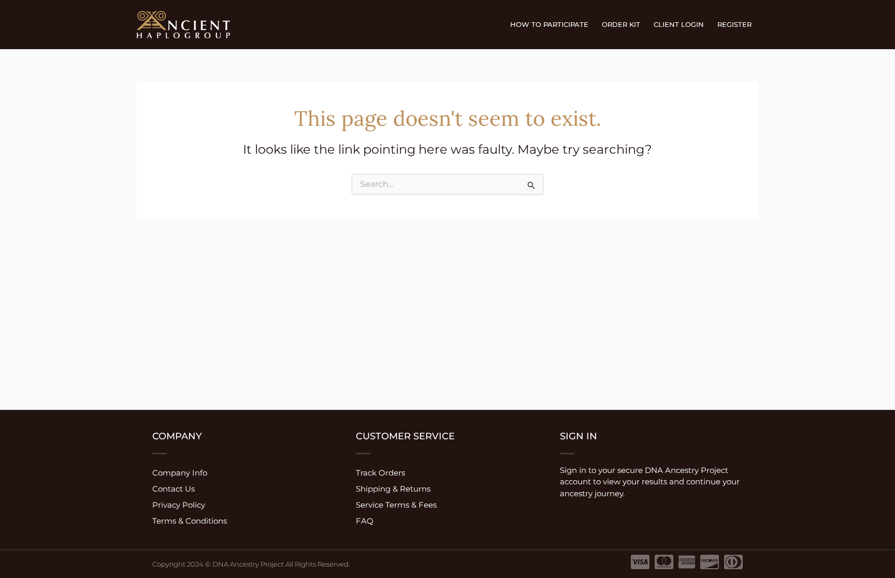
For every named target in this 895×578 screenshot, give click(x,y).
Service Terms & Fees (396, 505)
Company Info (179, 473)
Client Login (679, 24)
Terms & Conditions (189, 521)
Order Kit (621, 24)
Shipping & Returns (393, 489)
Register (734, 24)
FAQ (364, 521)
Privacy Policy (178, 505)
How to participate (549, 24)
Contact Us (173, 489)
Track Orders (380, 473)
